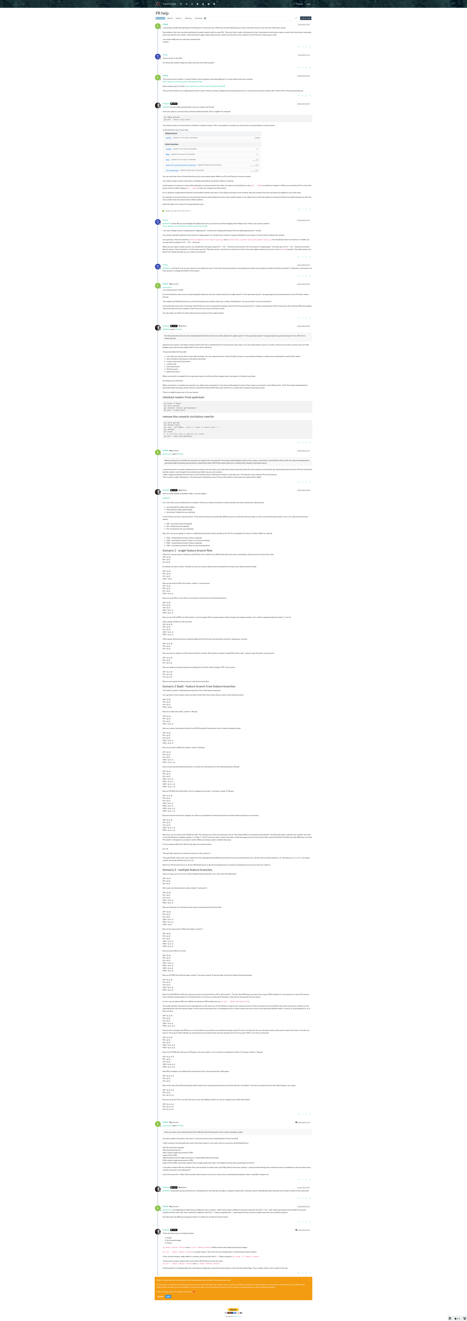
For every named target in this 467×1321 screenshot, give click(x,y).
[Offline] (159, 105)
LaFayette (166, 104)
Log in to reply (305, 18)
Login (168, 1296)
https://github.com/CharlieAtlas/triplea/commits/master (184, 226)
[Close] (309, 1280)
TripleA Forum (169, 4)
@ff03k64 (183, 326)
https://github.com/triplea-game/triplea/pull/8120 (204, 86)
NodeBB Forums (237, 1316)
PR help (178, 329)
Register (161, 1296)
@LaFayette (175, 284)
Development (160, 18)
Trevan (165, 55)
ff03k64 (165, 24)
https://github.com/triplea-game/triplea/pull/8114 (181, 82)
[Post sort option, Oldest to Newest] (296, 18)
